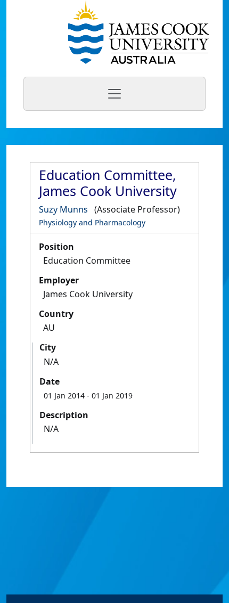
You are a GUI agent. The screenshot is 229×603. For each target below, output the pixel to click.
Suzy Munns (63, 209)
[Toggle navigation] (114, 94)
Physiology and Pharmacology (92, 222)
